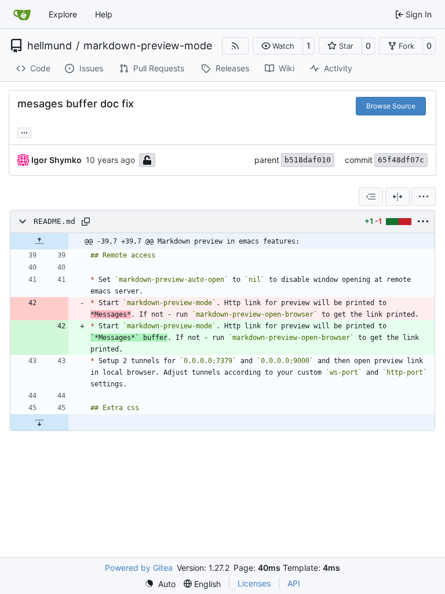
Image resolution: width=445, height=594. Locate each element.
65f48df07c (401, 159)
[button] (278, 46)
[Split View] (397, 196)
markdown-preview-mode (147, 46)
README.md (54, 221)
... (24, 131)
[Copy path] (86, 221)
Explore (63, 14)
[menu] (423, 196)
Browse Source (390, 106)
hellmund (49, 46)
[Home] (22, 14)
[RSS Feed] (235, 46)
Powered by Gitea (139, 568)
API (293, 583)
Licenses (254, 583)
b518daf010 (307, 159)
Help (103, 14)
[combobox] (371, 196)
